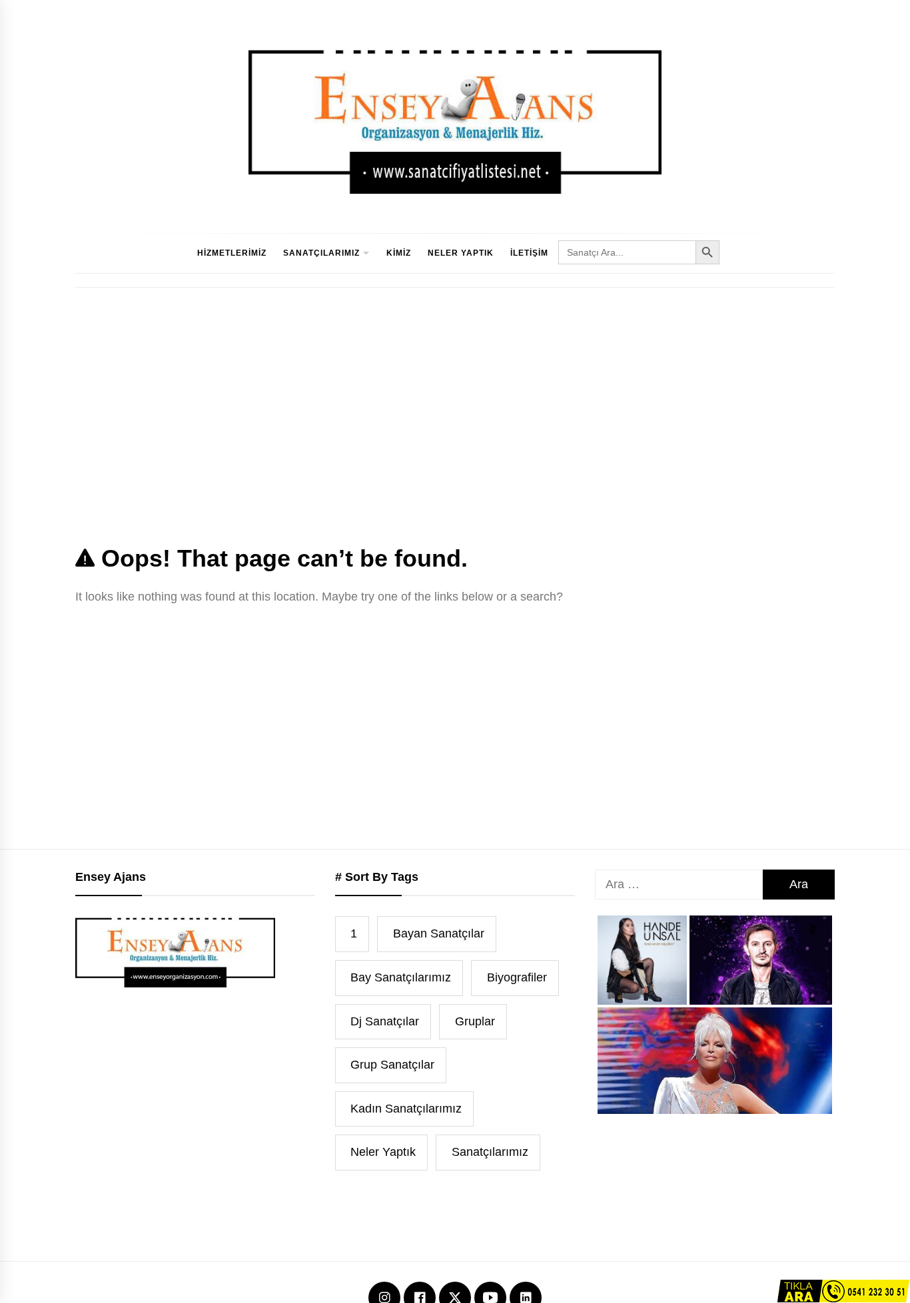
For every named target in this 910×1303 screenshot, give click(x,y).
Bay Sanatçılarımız (400, 977)
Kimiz (398, 253)
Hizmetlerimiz (231, 253)
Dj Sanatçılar (384, 1021)
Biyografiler (517, 977)
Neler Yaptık (461, 253)
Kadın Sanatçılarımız (406, 1108)
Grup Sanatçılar (392, 1064)
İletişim (529, 253)
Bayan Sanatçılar (438, 933)
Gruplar (475, 1021)
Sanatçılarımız (321, 253)
